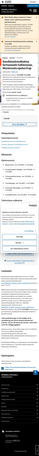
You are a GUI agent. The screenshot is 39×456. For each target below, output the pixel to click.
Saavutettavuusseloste (7, 417)
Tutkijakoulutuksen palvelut (10, 148)
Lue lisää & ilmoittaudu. (13, 50)
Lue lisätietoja (28, 231)
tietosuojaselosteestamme (26, 224)
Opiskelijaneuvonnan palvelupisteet (13, 141)
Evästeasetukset (5, 421)
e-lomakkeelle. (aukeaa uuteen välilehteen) (15, 283)
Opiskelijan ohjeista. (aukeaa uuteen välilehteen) (17, 307)
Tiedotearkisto (5, 388)
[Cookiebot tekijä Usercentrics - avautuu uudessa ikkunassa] (29, 206)
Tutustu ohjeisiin (10, 37)
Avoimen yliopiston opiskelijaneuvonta (14, 144)
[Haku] (30, 10)
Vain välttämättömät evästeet (19, 248)
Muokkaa (18, 242)
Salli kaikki (19, 237)
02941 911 (16, 440)
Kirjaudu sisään (33, 5)
